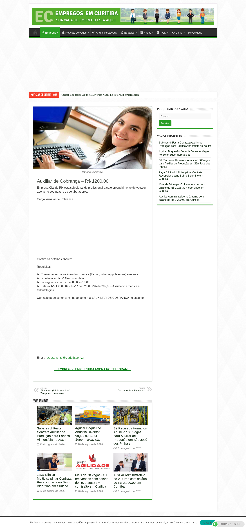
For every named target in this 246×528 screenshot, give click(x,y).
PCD (163, 32)
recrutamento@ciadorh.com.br (65, 357)
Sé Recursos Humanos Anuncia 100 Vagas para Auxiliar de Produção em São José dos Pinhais (130, 436)
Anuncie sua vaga (106, 32)
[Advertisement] (123, 67)
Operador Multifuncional (131, 389)
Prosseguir (208, 522)
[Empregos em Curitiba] (123, 16)
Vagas (147, 32)
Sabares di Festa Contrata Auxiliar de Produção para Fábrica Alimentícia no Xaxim (53, 434)
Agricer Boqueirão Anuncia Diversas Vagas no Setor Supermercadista (100, 94)
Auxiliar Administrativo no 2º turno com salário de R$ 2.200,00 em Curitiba (130, 480)
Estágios (129, 32)
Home (35, 32)
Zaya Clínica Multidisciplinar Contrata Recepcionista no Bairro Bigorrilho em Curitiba (54, 480)
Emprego (50, 32)
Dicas (179, 32)
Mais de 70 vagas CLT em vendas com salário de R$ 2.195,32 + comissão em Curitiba (91, 480)
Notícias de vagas (76, 32)
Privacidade (195, 32)
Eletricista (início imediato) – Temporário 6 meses (57, 391)
